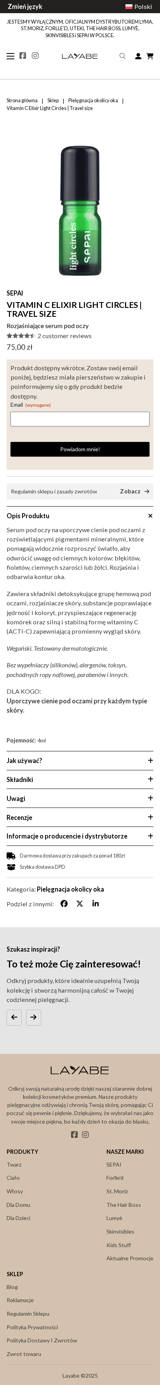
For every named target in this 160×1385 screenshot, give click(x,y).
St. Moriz (117, 1191)
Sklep (53, 100)
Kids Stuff (118, 1245)
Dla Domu (18, 1204)
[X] (79, 904)
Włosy (15, 1191)
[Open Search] (123, 56)
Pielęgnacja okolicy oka (93, 100)
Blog (12, 1287)
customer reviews (65, 336)
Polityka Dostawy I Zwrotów (42, 1340)
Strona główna (22, 100)
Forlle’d (114, 1177)
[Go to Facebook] (22, 56)
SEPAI (15, 293)
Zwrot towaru (24, 1354)
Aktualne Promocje (129, 1258)
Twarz (14, 1164)
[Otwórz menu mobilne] (10, 56)
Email (30, 404)
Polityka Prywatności (32, 1327)
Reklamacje (20, 1300)
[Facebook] (64, 904)
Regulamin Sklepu (28, 1313)
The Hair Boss (123, 1204)
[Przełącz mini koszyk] (149, 56)
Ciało (13, 1177)
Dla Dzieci (18, 1218)
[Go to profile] (138, 56)
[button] (143, 148)
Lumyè (114, 1218)
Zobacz (130, 491)
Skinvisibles (120, 1231)
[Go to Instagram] (35, 56)
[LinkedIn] (95, 904)
